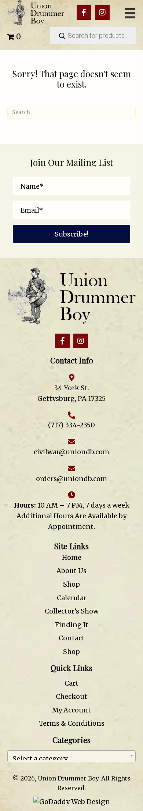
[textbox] (71, 756)
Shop (71, 584)
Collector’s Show (72, 611)
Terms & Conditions (71, 723)
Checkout (71, 696)
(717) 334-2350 (71, 425)
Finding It (71, 624)
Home (71, 557)
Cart (71, 683)
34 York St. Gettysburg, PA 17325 (71, 393)
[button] (84, 12)
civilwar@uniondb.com (71, 452)
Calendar (72, 598)
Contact (72, 638)
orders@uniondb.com (71, 478)
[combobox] (71, 756)
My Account (71, 710)
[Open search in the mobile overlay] (93, 35)
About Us (71, 570)
